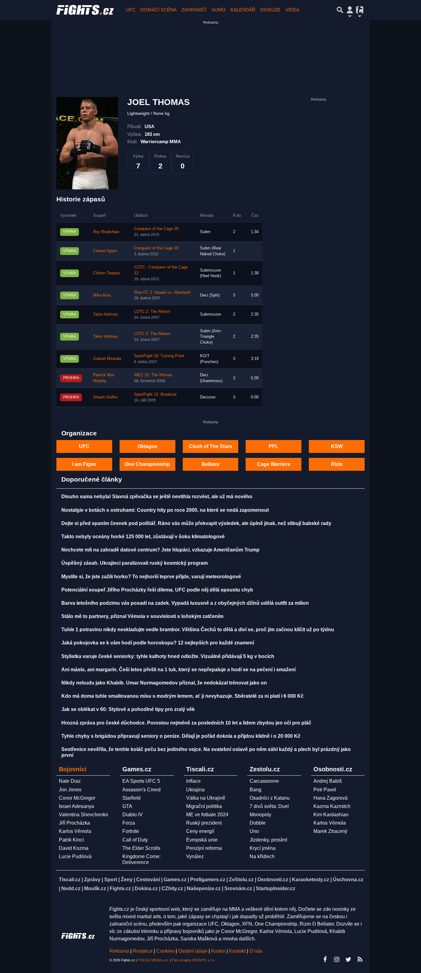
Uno (254, 831)
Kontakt (238, 951)
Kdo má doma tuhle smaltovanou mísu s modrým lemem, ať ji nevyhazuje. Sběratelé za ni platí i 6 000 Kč (182, 696)
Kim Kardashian (331, 814)
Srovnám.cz (238, 888)
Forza (128, 823)
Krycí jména (263, 848)
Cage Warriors (273, 464)
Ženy (127, 879)
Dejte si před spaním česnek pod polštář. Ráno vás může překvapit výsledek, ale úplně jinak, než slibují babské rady (196, 523)
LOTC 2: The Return (152, 311)
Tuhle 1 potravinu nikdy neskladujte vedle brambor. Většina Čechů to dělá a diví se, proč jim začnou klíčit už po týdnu (197, 629)
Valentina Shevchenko (83, 814)
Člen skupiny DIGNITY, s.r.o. (193, 960)
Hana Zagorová (330, 798)
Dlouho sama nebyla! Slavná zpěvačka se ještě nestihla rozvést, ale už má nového (156, 496)
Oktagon (147, 446)
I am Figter (84, 464)
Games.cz (175, 879)
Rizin (337, 464)
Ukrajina (195, 789)
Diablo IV (132, 814)
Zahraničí (194, 9)
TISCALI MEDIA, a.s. (153, 960)
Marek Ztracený (330, 831)
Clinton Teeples (107, 273)
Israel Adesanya (76, 806)
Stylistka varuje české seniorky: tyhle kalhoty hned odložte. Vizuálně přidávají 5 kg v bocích (167, 656)
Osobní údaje (192, 951)
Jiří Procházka (74, 823)
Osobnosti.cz (272, 879)
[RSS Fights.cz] (360, 959)
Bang (255, 789)
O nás (255, 951)
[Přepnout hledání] (340, 9)
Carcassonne (264, 781)
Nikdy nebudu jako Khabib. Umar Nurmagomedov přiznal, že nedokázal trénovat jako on (164, 682)
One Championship (147, 464)
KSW (337, 446)
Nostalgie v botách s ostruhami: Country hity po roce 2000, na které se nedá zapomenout (165, 510)
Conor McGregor (77, 798)
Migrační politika (204, 806)
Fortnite (130, 831)
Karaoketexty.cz (310, 879)
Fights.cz (120, 888)
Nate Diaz (70, 781)
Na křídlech (262, 856)
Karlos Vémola (75, 831)
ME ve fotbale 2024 (207, 814)
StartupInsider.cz (275, 888)
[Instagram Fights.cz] (336, 959)
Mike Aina (102, 295)
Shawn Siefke (105, 397)
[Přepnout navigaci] (350, 9)
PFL (273, 446)
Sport (110, 879)
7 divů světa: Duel (269, 806)
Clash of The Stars (210, 446)
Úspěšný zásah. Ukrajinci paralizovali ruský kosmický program (134, 563)
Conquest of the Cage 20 (156, 229)
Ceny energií (200, 831)
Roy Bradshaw (106, 232)
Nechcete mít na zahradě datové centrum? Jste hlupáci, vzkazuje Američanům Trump (160, 549)
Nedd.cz (70, 888)
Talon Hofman (105, 314)
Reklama (119, 951)
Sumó (218, 9)
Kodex (219, 951)
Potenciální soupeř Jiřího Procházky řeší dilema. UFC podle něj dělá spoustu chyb (157, 589)
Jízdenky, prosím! (268, 839)
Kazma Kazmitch (331, 806)
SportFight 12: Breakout (155, 394)
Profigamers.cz (207, 879)
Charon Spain (105, 251)
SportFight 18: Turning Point (159, 356)
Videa (292, 9)
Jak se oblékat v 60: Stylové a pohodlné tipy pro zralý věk (128, 709)
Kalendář (243, 9)
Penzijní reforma (204, 848)
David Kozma (73, 848)
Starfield (131, 798)
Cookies (165, 951)
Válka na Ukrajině (205, 798)
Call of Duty (135, 839)
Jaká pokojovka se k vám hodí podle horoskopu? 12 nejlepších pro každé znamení (157, 642)
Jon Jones (70, 789)
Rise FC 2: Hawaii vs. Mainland (162, 292)
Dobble (258, 823)
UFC (131, 9)
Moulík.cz (95, 888)
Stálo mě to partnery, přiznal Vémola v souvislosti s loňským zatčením (142, 616)
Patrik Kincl (71, 839)
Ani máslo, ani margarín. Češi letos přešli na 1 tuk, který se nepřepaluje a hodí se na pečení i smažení (178, 669)
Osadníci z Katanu (270, 798)
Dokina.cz (146, 888)
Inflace (193, 781)
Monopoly (260, 814)
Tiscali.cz (69, 879)
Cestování (148, 879)
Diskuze (270, 9)
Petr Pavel (324, 789)
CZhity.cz (172, 888)
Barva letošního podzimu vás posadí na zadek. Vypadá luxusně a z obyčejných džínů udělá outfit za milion (185, 603)
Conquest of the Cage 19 (156, 248)
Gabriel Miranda (107, 359)
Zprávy (92, 879)
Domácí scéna (159, 9)
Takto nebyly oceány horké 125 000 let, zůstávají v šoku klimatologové (143, 536)
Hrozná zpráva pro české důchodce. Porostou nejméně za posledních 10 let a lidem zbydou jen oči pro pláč (186, 722)
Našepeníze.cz (204, 888)
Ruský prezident (204, 823)
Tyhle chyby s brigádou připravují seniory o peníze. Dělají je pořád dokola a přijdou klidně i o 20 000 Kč (180, 736)
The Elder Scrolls (141, 848)
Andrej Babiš (327, 781)
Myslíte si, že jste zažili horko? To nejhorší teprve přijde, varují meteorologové (151, 576)
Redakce (143, 951)
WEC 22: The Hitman (153, 375)
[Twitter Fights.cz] (348, 959)
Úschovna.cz (348, 879)
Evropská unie (202, 839)
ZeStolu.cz (241, 879)
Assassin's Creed (141, 789)
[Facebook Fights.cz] (324, 959)
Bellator (211, 464)
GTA (127, 806)
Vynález (195, 856)
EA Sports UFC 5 (141, 781)
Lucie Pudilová (75, 856)
